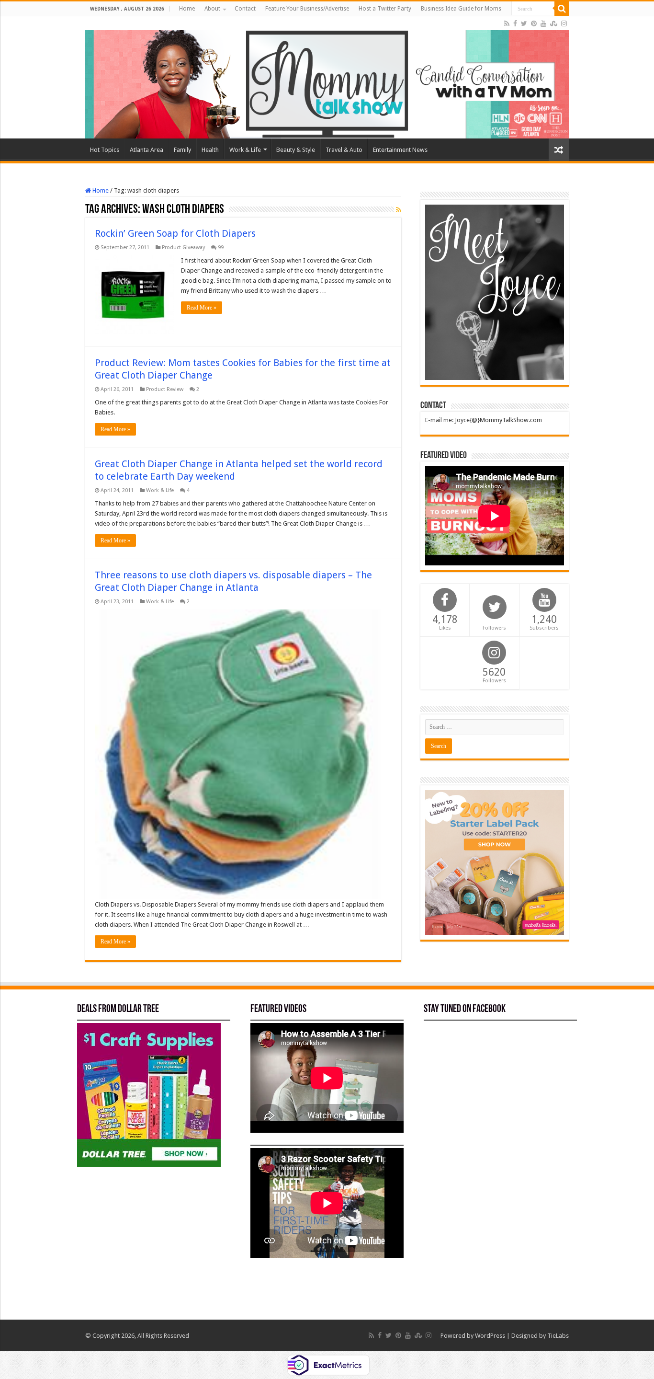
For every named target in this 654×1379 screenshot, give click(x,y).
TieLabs (558, 1335)
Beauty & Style (295, 149)
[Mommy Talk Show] (327, 77)
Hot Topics (104, 149)
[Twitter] (524, 23)
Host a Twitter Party (385, 8)
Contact (245, 8)
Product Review (164, 389)
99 (221, 247)
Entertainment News (400, 149)
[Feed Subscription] (398, 210)
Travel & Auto (344, 149)
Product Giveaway (183, 247)
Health (210, 149)
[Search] (561, 8)
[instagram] (564, 23)
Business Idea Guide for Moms (461, 8)
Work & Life (245, 149)
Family (182, 149)
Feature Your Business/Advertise (307, 8)
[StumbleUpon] (553, 23)
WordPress (490, 1335)
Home (187, 8)
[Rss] (506, 23)
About (212, 8)
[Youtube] (543, 23)
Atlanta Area (146, 149)
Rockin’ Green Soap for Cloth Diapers (175, 233)
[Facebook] (515, 23)
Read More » (201, 307)
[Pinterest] (534, 23)
